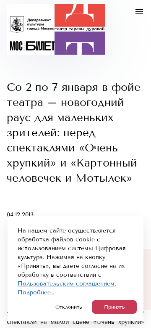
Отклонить (68, 307)
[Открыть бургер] (139, 11)
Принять (114, 307)
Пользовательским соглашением (66, 283)
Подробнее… (36, 292)
